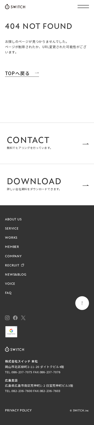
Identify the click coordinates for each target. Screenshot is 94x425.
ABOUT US (13, 219)
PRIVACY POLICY (18, 410)
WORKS (11, 238)
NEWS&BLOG (15, 275)
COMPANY (13, 256)
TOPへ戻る (17, 73)
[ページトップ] (82, 303)
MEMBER (12, 247)
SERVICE (12, 228)
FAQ (8, 293)
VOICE (10, 284)
